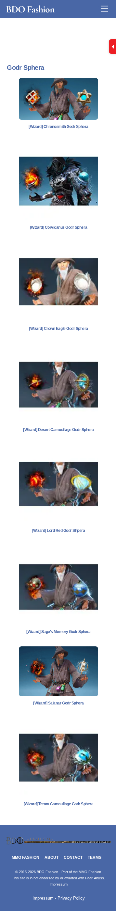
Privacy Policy (71, 898)
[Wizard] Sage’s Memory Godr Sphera (58, 631)
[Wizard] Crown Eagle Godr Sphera (58, 328)
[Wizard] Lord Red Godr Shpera (58, 530)
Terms (94, 857)
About (51, 857)
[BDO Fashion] (58, 843)
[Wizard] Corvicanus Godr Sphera (58, 227)
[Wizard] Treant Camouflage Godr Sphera (59, 804)
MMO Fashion (25, 857)
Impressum (59, 884)
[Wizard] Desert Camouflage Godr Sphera (58, 429)
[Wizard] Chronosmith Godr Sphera (58, 126)
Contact (73, 857)
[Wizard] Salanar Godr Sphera (58, 703)
